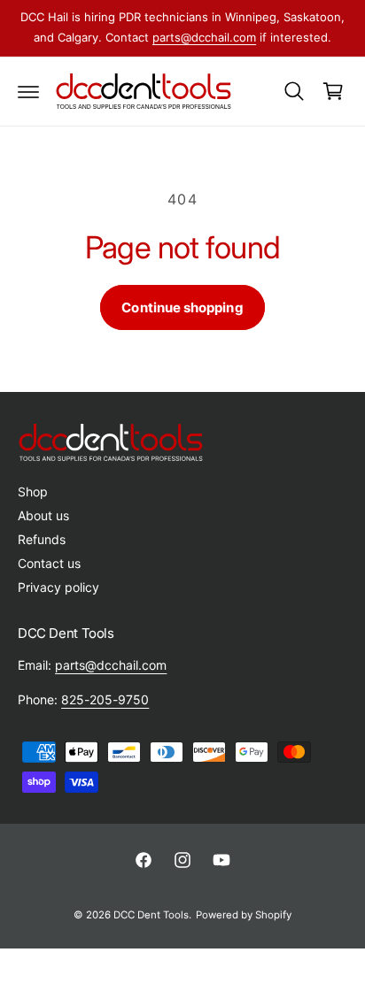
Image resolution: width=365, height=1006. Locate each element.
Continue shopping (182, 307)
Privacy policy (58, 587)
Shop (33, 491)
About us (43, 515)
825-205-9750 (105, 699)
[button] (28, 91)
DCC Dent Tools (151, 915)
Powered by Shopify (243, 915)
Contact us (49, 563)
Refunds (42, 539)
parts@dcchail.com (204, 37)
